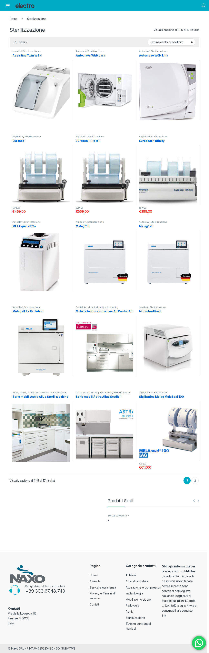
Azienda (95, 581)
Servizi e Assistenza (103, 587)
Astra (15, 392)
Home (13, 18)
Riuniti (129, 611)
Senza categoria (117, 515)
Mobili (91, 307)
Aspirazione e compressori (143, 587)
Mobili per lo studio (106, 307)
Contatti (95, 604)
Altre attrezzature (137, 581)
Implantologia (134, 593)
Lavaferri (17, 51)
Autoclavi (81, 51)
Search (203, 5)
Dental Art (81, 307)
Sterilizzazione (31, 51)
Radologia (132, 605)
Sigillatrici (17, 136)
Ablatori (131, 575)
